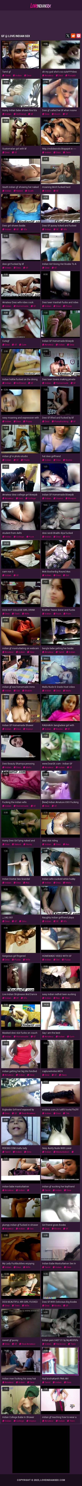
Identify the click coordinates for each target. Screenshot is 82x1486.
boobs (68, 460)
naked (19, 191)
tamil (7, 75)
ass (67, 844)
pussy (68, 306)
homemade (22, 306)
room (57, 114)
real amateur (28, 1113)
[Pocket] (78, 35)
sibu (23, 921)
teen (68, 152)
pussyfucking (61, 421)
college (31, 498)
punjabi (71, 75)
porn (68, 613)
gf (31, 114)
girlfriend (21, 114)
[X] (68, 35)
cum (71, 1036)
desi (28, 75)
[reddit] (73, 35)
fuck (31, 537)
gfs (25, 229)
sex (18, 690)
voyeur (59, 498)
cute (23, 344)
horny (28, 844)
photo (26, 460)
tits (67, 1113)
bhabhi (28, 690)
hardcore (60, 1344)
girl (67, 575)
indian (18, 75)
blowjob (72, 498)
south (30, 191)
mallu (68, 690)
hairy (64, 1075)
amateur (48, 75)
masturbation (62, 1152)
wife (67, 537)
